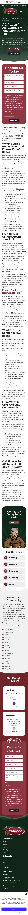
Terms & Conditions (9, 116)
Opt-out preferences (10, 912)
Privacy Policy (19, 912)
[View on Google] (14, 703)
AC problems (20, 189)
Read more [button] (14, 699)
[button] (26, 894)
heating (11, 440)
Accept (14, 909)
